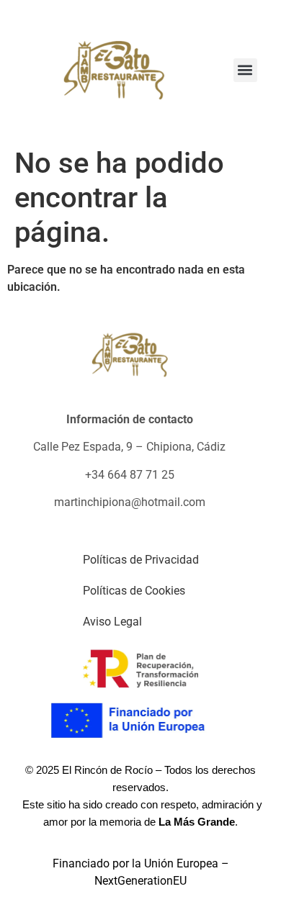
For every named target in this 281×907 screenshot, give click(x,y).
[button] (245, 70)
